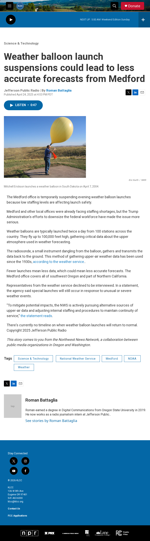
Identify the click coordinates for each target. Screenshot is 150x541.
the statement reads (36, 316)
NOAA (132, 358)
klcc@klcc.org (15, 501)
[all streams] (144, 19)
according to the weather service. (59, 262)
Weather (24, 367)
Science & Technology (21, 43)
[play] (11, 19)
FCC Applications (17, 515)
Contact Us (14, 508)
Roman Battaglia (58, 90)
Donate (134, 6)
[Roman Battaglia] (12, 406)
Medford (112, 358)
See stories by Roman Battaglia (51, 420)
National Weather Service (78, 358)
